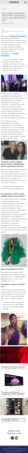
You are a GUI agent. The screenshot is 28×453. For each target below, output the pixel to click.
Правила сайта (14, 431)
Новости (4, 8)
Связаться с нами (14, 433)
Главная (2, 29)
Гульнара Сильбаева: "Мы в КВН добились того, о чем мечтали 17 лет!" (12, 32)
